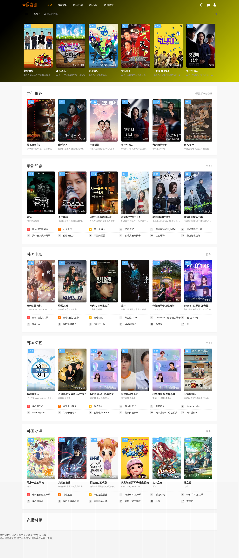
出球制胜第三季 (69, 317)
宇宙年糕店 (190, 394)
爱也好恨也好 (191, 235)
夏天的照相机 (34, 305)
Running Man (128, 70)
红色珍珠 (158, 235)
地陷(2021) (190, 317)
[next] (213, 50)
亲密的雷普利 (160, 144)
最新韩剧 (62, 4)
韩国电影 (78, 4)
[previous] (26, 50)
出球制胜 (96, 317)
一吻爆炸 (95, 144)
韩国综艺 (93, 4)
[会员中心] (214, 5)
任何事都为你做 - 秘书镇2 (72, 394)
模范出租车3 (33, 144)
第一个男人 (160, 70)
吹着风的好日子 (130, 235)
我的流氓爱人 (68, 324)
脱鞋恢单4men (99, 412)
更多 (208, 166)
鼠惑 (29, 217)
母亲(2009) (128, 324)
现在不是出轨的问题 (101, 217)
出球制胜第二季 (38, 317)
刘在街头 (61, 70)
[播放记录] (201, 5)
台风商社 (189, 144)
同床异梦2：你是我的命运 (166, 412)
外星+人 (34, 324)
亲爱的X (62, 144)
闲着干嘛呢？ (68, 412)
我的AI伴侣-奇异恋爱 (164, 394)
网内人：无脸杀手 (99, 305)
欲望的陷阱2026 (161, 217)
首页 (49, 4)
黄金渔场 (96, 406)
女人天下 (93, 70)
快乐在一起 (97, 324)
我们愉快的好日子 (131, 217)
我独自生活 (33, 394)
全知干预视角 (68, 406)
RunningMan (193, 70)
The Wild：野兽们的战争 (166, 317)
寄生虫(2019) (129, 317)
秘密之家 (127, 229)
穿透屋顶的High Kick (164, 229)
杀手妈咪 (63, 217)
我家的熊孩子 (129, 412)
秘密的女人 (66, 235)
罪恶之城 (63, 305)
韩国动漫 (109, 4)
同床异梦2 (189, 412)
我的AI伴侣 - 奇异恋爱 (102, 394)
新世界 (157, 324)
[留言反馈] (208, 5)
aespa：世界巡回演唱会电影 (199, 305)
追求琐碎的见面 (129, 394)
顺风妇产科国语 (38, 229)
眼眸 (123, 305)
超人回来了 (30, 70)
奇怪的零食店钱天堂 (163, 305)
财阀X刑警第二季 (193, 217)
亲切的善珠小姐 (192, 229)
